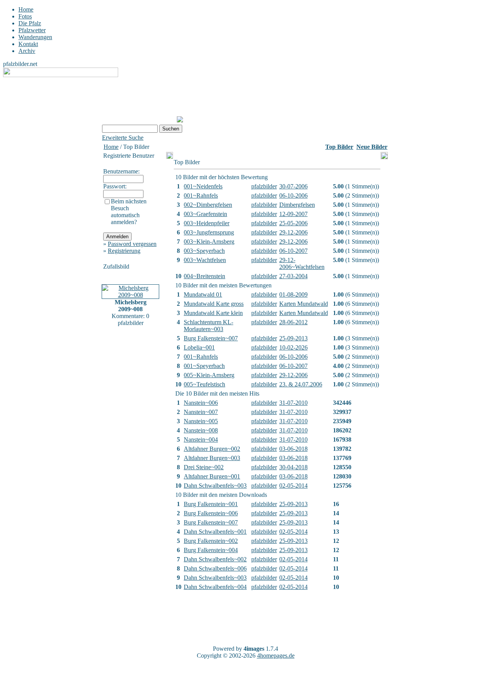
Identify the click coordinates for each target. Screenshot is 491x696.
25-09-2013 (293, 338)
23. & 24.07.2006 (300, 384)
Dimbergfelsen (297, 204)
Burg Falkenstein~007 (211, 338)
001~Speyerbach (204, 366)
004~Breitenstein (204, 276)
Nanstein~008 (201, 430)
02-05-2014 (293, 485)
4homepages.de (276, 655)
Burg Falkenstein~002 (211, 541)
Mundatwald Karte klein (213, 313)
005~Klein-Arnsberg (209, 375)
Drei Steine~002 (204, 467)
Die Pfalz (29, 23)
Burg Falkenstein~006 (211, 513)
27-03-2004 (293, 276)
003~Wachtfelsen (205, 260)
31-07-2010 (293, 402)
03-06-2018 (293, 448)
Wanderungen (35, 37)
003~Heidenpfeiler (206, 223)
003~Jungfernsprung (209, 232)
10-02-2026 (293, 347)
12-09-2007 (293, 214)
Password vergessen (132, 244)
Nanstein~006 (201, 402)
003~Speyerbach (204, 250)
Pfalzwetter (32, 30)
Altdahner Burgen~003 (212, 458)
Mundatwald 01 (203, 294)
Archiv (26, 51)
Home (25, 9)
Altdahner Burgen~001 (212, 476)
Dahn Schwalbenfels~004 (215, 587)
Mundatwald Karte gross (214, 303)
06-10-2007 (293, 250)
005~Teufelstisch (204, 384)
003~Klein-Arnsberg (209, 241)
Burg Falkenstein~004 (211, 550)
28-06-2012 (293, 322)
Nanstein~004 (201, 439)
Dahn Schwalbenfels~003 (215, 485)
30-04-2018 (293, 467)
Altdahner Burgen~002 (212, 448)
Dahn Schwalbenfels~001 (215, 531)
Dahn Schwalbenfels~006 (215, 568)
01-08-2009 (293, 294)
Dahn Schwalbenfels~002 (215, 559)
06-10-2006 (293, 195)
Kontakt (28, 44)
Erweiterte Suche (122, 137)
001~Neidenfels (203, 186)
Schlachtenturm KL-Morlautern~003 (208, 325)
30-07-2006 (293, 186)
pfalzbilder (264, 186)
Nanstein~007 (201, 412)
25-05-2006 (293, 223)
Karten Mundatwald (303, 303)
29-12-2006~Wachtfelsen (302, 263)
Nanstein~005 (201, 421)
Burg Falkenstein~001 (211, 504)
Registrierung (124, 250)
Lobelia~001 (199, 347)
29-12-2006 (293, 232)
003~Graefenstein (205, 214)
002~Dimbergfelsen (208, 204)
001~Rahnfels (201, 195)
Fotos (25, 16)
